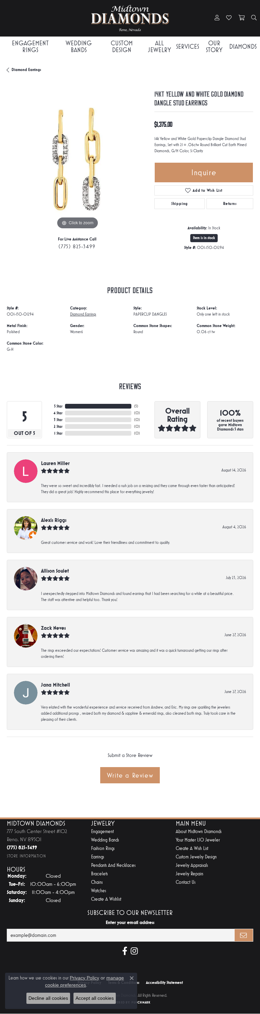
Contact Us (185, 882)
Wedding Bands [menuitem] (105, 840)
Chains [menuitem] (97, 882)
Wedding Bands (79, 46)
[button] (217, 18)
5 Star (58, 406)
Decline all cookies (48, 998)
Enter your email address (130, 922)
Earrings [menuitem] (97, 857)
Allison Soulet (55, 571)
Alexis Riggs (53, 520)
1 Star (58, 433)
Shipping (179, 203)
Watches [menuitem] (98, 891)
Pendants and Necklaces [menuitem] (113, 865)
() (136, 406)
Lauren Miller (55, 463)
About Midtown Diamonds (198, 831)
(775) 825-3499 (77, 246)
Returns (230, 203)
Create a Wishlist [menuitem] (106, 899)
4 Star (57, 413)
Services (187, 46)
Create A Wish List (192, 848)
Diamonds (243, 46)
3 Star (58, 419)
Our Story (214, 46)
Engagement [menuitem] (102, 831)
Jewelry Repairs (189, 874)
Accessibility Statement (164, 982)
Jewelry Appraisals (192, 865)
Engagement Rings (30, 46)
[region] (77, 160)
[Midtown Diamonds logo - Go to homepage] (130, 18)
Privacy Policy (84, 978)
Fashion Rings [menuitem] (102, 848)
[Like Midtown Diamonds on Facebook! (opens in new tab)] (124, 951)
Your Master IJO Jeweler (198, 840)
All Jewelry (159, 46)
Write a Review (130, 775)
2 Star (58, 426)
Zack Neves (53, 628)
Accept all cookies (94, 998)
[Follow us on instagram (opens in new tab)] (134, 951)
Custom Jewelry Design (196, 857)
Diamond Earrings (26, 69)
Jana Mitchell (55, 685)
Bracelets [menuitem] (99, 874)
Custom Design (122, 46)
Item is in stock (204, 238)
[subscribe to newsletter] (243, 935)
